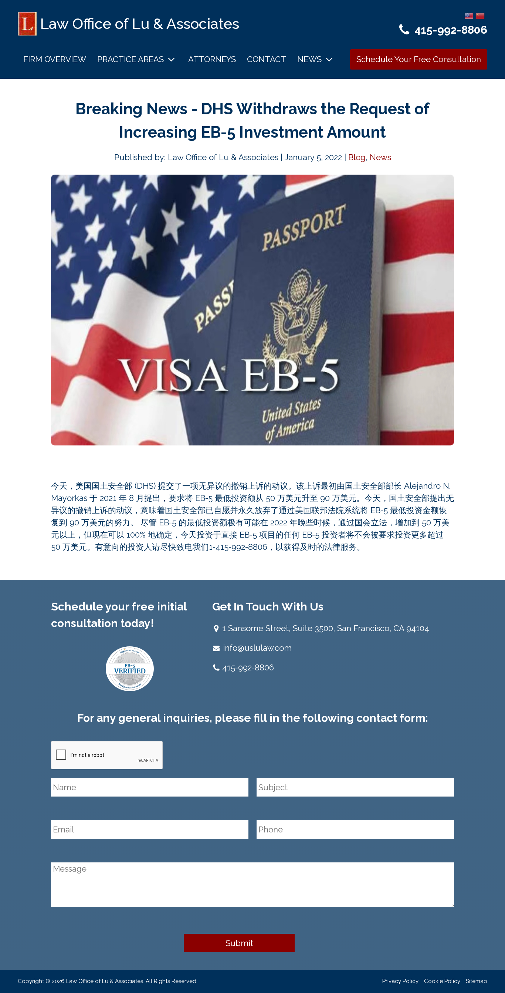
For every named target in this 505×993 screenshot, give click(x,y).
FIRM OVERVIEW (54, 59)
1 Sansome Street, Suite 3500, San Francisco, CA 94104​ (325, 628)
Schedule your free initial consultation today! (119, 615)
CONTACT (266, 59)
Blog (357, 157)
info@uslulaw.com (257, 648)
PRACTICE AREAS (130, 59)
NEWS (309, 59)
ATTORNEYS (212, 59)
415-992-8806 (450, 29)
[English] (469, 15)
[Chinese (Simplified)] (480, 15)
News (380, 157)
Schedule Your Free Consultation (418, 59)
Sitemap (476, 981)
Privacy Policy (400, 981)
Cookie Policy (442, 981)
